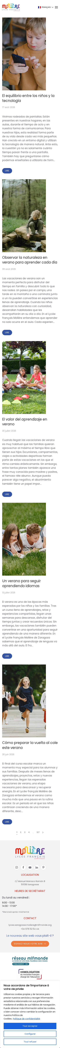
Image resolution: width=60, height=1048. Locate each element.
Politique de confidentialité (26, 1018)
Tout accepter (30, 1026)
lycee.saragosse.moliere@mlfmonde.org (30, 925)
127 (38, 832)
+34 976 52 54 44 (30, 928)
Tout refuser (30, 1041)
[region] (30, 1014)
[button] (45, 7)
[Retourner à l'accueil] (11, 7)
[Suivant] (43, 832)
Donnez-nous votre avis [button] (28, 943)
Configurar (30, 1033)
